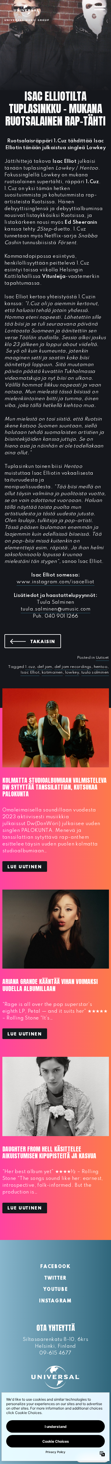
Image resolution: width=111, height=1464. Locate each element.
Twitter (55, 1278)
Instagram (55, 1301)
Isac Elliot (29, 672)
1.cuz (30, 667)
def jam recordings (72, 667)
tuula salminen (95, 672)
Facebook (55, 1267)
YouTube (55, 1289)
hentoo (100, 667)
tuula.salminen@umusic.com (55, 609)
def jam (44, 667)
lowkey (72, 672)
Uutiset (102, 658)
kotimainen (52, 672)
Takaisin (45, 641)
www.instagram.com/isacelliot (55, 581)
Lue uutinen (24, 867)
